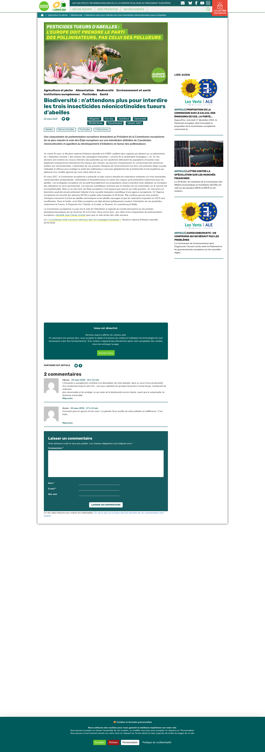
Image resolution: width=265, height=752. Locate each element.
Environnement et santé (133, 90)
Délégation (94, 119)
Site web (52, 494)
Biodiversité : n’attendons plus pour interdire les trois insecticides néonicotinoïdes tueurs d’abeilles (105, 106)
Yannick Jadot (134, 123)
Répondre (67, 398)
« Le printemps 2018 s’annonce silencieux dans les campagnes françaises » (84, 219)
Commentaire (55, 448)
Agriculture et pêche (58, 15)
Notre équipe (82, 9)
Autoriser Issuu (106, 353)
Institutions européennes (62, 94)
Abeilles (49, 129)
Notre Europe (134, 9)
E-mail (52, 488)
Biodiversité (105, 90)
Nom (51, 483)
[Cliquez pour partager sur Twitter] (63, 119)
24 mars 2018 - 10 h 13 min (85, 380)
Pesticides (90, 94)
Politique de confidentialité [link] (156, 742)
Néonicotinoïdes (66, 129)
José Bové (124, 119)
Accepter (99, 742)
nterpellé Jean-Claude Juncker (71, 215)
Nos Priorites (108, 9)
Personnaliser (130, 742)
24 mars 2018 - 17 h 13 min (84, 408)
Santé (104, 94)
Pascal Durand (115, 123)
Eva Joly (109, 119)
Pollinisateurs (102, 129)
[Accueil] (42, 15)
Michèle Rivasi (95, 123)
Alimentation (85, 90)
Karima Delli (140, 119)
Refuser (113, 742)
